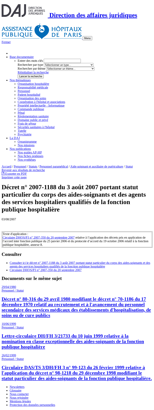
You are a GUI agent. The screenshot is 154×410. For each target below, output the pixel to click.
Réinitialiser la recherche (33, 72)
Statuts (33, 166)
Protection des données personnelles (32, 405)
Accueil (6, 166)
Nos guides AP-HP (30, 152)
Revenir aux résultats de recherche (23, 170)
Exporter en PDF (15, 173)
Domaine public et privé (33, 120)
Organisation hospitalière (33, 83)
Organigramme (27, 141)
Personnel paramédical (54, 166)
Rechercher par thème (31, 68)
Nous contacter (19, 394)
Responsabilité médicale (33, 87)
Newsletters (17, 387)
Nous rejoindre (19, 397)
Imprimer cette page (14, 177)
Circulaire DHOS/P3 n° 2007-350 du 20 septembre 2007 (39, 237)
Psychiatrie (24, 134)
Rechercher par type (30, 64)
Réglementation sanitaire (33, 116)
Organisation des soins (32, 98)
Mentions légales (20, 401)
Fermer (6, 42)
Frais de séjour (27, 123)
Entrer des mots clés (30, 60)
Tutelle (22, 130)
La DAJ (15, 138)
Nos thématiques (20, 80)
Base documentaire (22, 57)
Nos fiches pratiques (30, 156)
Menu (87, 38)
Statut (129, 166)
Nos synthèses (27, 159)
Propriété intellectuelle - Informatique (41, 105)
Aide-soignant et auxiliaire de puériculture (96, 166)
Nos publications (20, 149)
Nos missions (26, 145)
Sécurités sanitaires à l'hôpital (36, 127)
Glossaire (15, 390)
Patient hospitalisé (29, 94)
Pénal (21, 112)
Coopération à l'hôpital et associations (41, 102)
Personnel (24, 91)
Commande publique (31, 109)
